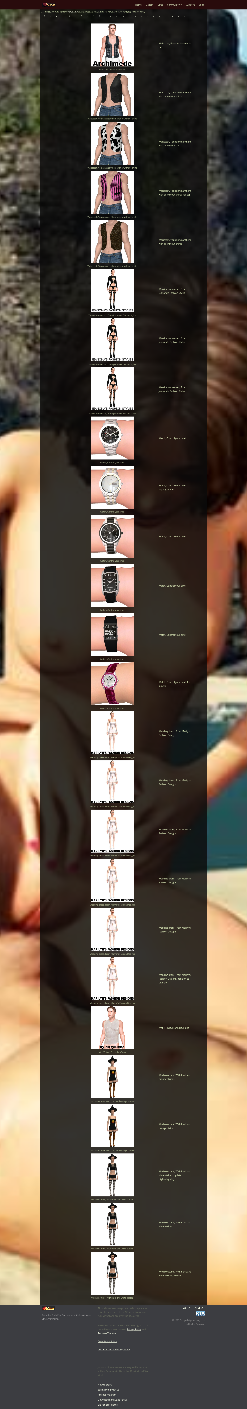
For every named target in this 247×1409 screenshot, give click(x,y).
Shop (201, 4)
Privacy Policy (134, 1329)
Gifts (160, 4)
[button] (181, 4)
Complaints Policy (107, 1341)
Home (138, 4)
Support (190, 4)
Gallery (150, 4)
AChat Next (72, 11)
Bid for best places (108, 1404)
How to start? (105, 1384)
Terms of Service (107, 1333)
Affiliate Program (107, 1394)
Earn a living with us (108, 1389)
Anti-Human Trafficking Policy (114, 1349)
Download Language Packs (112, 1399)
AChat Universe (194, 1308)
